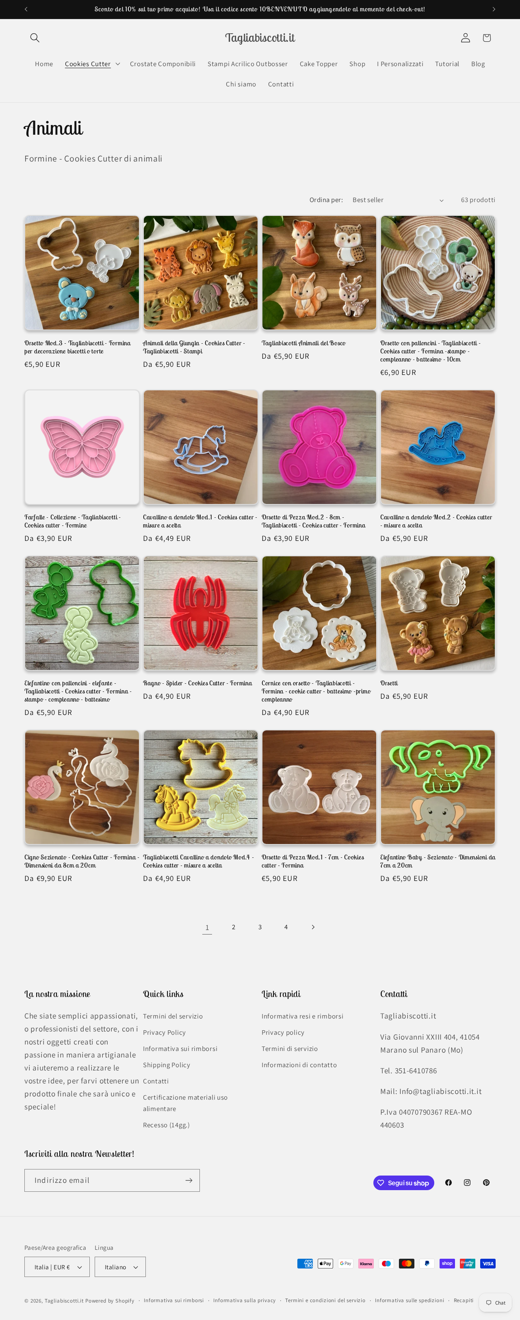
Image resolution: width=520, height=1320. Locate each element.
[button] (35, 38)
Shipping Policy (167, 1064)
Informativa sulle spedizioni (409, 1300)
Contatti (156, 1081)
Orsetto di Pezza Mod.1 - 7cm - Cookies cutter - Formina (313, 861)
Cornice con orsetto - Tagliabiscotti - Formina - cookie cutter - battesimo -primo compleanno (316, 691)
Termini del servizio (173, 1016)
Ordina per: (326, 199)
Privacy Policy (164, 1032)
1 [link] (208, 927)
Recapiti (464, 1300)
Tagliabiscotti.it (64, 1300)
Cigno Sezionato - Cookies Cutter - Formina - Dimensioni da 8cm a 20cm (82, 861)
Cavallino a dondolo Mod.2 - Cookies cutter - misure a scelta (436, 521)
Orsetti (389, 683)
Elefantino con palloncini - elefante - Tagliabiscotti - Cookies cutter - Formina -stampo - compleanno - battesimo (78, 691)
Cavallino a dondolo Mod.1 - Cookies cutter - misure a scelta (200, 521)
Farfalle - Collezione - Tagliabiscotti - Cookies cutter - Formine (72, 521)
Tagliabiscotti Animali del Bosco (304, 343)
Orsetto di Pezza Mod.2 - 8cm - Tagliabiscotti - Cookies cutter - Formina (314, 521)
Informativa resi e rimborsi (302, 1016)
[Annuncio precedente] (26, 9)
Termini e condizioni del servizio (325, 1300)
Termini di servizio (290, 1048)
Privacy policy (283, 1032)
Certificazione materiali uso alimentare (185, 1103)
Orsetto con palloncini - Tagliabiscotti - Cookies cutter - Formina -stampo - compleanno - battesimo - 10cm (430, 351)
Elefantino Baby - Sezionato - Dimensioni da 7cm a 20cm (438, 861)
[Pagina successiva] (312, 927)
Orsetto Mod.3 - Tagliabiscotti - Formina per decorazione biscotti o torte (77, 347)
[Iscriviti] (188, 1180)
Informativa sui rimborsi (180, 1048)
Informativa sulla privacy (244, 1300)
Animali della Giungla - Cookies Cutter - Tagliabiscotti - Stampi (194, 347)
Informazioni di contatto (299, 1064)
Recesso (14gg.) (166, 1124)
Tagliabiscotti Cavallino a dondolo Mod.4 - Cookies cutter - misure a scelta (198, 861)
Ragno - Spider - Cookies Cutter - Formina (197, 683)
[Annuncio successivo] (494, 9)
